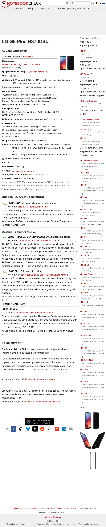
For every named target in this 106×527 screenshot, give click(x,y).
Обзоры (30, 8)
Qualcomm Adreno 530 (37, 71)
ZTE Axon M (86, 128)
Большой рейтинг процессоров (42, 401)
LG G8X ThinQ (87, 360)
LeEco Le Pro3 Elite (89, 100)
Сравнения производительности (71, 8)
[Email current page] (71, 429)
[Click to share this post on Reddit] (42, 429)
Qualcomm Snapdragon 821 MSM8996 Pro (21, 64)
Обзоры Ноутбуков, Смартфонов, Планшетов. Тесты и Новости (37, 508)
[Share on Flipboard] (56, 429)
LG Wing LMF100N (88, 209)
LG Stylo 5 (85, 246)
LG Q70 (84, 237)
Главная (17, 8)
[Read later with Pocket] (49, 429)
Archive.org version (38, 206)
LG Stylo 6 (85, 218)
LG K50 (84, 348)
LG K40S (84, 311)
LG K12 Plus (86, 393)
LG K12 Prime (86, 323)
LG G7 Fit (85, 51)
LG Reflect (85, 172)
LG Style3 (85, 265)
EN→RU (36, 240)
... (103, 8)
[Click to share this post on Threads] (20, 429)
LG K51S (84, 292)
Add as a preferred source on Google (42, 422)
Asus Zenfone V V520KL (91, 119)
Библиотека (72, 508)
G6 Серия (28, 56)
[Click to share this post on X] (35, 429)
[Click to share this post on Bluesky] (28, 429)
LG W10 (84, 381)
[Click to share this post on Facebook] (13, 429)
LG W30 (84, 369)
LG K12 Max (86, 335)
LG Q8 (83, 138)
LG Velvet (85, 255)
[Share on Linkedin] (64, 429)
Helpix (22, 206)
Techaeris (24, 240)
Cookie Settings (53, 517)
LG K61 (84, 283)
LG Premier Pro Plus (89, 160)
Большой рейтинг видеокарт (41, 379)
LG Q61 (84, 228)
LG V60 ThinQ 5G (88, 274)
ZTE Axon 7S (86, 74)
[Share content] (7, 429)
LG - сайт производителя (24, 170)
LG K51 (84, 185)
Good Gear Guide (27, 274)
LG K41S (84, 302)
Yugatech (18, 312)
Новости (44, 8)
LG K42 (84, 197)
